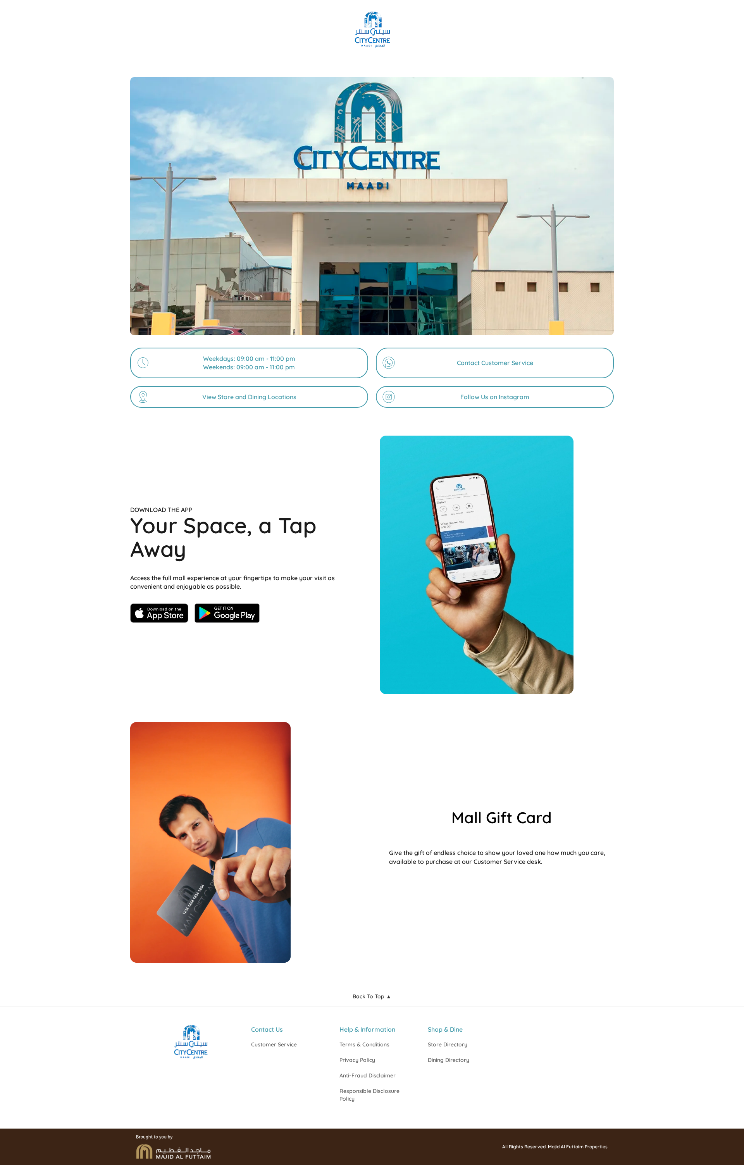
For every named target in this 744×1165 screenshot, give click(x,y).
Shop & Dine (445, 1029)
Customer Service (274, 1044)
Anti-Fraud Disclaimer (367, 1075)
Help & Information (367, 1029)
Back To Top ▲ (372, 996)
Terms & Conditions (364, 1044)
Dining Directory (448, 1059)
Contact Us (267, 1029)
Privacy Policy (357, 1059)
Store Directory (447, 1044)
